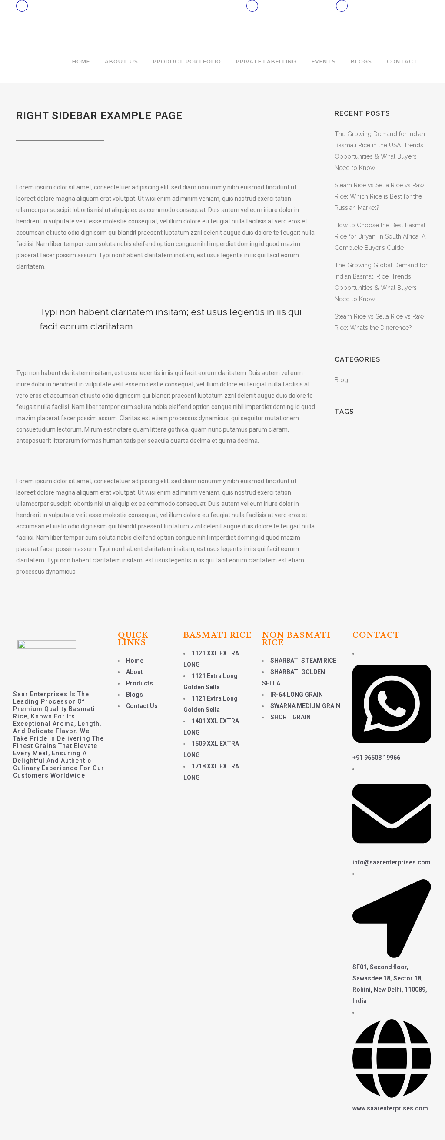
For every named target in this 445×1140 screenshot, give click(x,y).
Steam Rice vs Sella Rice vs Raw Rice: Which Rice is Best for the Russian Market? (379, 196)
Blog (341, 379)
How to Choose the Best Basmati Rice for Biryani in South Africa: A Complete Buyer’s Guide (381, 236)
